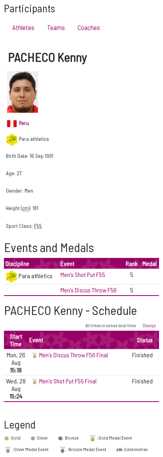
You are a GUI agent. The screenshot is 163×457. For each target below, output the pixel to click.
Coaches (89, 27)
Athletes (23, 27)
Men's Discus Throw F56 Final (73, 354)
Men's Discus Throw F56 (89, 290)
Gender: (14, 190)
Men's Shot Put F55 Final (68, 381)
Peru (23, 122)
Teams (56, 27)
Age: (10, 173)
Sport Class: (19, 225)
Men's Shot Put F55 (83, 274)
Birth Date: (17, 155)
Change (149, 325)
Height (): (18, 208)
